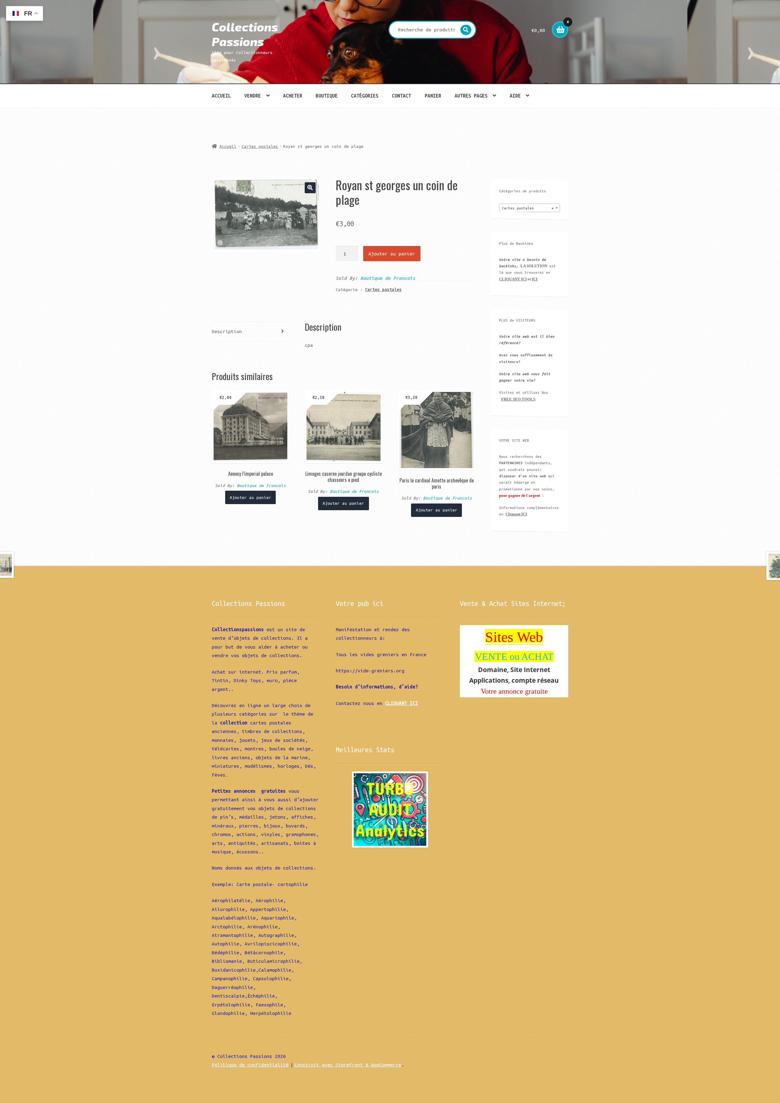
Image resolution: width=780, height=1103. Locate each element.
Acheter (292, 95)
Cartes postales (260, 146)
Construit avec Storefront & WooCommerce (347, 1064)
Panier (433, 95)
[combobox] (529, 208)
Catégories (364, 95)
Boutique (327, 95)
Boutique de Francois (387, 278)
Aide (515, 95)
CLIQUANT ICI (513, 279)
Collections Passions (245, 34)
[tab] (250, 332)
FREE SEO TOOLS (518, 399)
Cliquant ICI (516, 514)
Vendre (252, 95)
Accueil (221, 95)
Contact (401, 95)
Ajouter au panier (391, 253)
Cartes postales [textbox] (528, 208)
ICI (534, 279)
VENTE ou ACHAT (514, 656)
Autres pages (471, 95)
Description (227, 331)
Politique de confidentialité (250, 1064)
